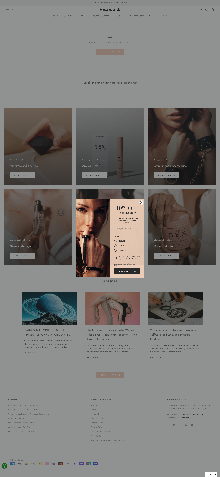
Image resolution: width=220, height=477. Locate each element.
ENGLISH (122, 241)
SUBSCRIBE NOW (127, 271)
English (209, 474)
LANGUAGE (118, 237)
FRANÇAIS (122, 250)
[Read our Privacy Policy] (138, 263)
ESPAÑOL (122, 246)
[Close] (141, 202)
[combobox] (211, 474)
